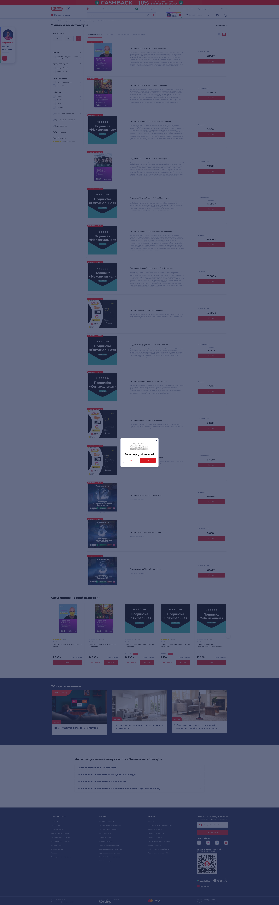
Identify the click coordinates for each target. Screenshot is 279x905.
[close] (156, 440)
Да (148, 460)
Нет (131, 460)
